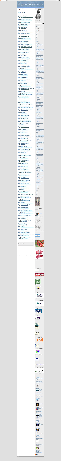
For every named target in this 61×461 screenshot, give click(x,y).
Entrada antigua (32, 255)
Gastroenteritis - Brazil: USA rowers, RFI (24, 74)
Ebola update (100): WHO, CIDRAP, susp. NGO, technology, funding (26, 69)
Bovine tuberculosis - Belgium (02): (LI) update (25, 115)
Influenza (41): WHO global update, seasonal (24, 169)
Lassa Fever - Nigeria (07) (23, 144)
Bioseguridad (37, 388)
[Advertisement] (23, 250)
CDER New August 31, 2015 (38, 56)
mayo (36, 187)
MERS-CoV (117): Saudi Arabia (23, 55)
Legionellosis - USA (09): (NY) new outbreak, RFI (25, 143)
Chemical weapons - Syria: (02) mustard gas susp (25, 52)
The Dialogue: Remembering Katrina (39, 112)
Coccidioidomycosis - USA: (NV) (23, 154)
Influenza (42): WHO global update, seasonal (24, 41)
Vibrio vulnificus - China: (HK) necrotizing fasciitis (25, 36)
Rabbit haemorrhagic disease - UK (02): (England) (25, 89)
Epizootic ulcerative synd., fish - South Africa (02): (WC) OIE (26, 151)
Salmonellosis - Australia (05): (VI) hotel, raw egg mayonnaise (26, 38)
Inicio (26, 255)
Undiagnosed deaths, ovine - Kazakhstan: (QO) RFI (25, 232)
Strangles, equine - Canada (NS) (23, 161)
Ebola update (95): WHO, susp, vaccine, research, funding (26, 197)
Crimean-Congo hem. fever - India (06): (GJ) (24, 65)
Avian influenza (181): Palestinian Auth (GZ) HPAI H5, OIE (26, 120)
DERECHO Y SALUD (38, 398)
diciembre (37, 41)
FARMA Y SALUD (37, 435)
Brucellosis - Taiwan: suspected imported (24, 25)
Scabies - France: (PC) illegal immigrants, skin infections (25, 180)
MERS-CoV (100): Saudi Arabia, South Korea (24, 205)
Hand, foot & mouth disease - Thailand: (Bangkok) (25, 196)
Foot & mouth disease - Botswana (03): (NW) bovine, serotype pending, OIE (27, 234)
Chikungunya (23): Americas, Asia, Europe (24, 168)
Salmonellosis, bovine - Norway (23, 152)
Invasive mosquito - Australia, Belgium (24, 101)
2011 (36, 192)
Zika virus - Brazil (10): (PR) (23, 16)
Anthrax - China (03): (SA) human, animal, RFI (25, 183)
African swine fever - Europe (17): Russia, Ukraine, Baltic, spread (26, 137)
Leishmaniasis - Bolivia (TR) (23, 72)
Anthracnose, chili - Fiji (23, 202)
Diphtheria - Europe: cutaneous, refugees (24, 138)
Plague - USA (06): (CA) (23, 188)
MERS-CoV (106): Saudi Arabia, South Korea (24, 158)
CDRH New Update (38, 124)
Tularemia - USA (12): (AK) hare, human (24, 118)
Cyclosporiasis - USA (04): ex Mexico (24, 146)
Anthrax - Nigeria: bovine (23, 91)
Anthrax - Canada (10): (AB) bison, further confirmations (25, 66)
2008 (36, 194)
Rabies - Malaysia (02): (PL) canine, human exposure (25, 22)
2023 (36, 35)
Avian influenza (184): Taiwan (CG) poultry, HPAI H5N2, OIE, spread (26, 44)
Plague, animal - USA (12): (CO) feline (24, 229)
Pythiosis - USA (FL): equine (23, 126)
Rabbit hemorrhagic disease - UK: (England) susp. (25, 97)
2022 (36, 36)
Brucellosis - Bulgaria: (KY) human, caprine (24, 238)
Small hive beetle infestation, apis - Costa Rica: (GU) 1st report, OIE (26, 47)
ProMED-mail (37, 84)
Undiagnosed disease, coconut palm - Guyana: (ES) (25, 204)
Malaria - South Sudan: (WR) (23, 71)
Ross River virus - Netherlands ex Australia (24, 192)
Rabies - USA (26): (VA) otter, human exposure (25, 235)
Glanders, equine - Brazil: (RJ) (23, 177)
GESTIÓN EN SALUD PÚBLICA (28, 3)
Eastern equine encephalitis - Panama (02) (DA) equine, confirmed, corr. (27, 17)
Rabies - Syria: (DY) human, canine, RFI (24, 166)
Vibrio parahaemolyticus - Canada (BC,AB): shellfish (25, 135)
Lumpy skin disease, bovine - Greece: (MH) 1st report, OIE (26, 86)
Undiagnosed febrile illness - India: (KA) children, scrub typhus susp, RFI (27, 94)
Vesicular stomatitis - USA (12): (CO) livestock (25, 127)
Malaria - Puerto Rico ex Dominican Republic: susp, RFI (25, 175)
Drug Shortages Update (38, 131)
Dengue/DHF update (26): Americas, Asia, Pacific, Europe (26, 121)
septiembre (37, 43)
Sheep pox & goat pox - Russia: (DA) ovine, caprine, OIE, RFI (26, 185)
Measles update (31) (22, 174)
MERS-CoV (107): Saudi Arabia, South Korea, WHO (25, 149)
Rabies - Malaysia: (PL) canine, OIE (24, 63)
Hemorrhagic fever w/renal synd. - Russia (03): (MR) (25, 33)
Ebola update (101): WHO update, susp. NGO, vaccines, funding (26, 46)
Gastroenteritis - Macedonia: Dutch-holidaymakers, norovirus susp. (26, 109)
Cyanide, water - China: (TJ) (23, 80)
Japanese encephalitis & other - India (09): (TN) (25, 178)
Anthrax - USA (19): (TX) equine (23, 157)
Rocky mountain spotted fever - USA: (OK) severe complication (26, 140)
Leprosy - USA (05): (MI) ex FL (23, 28)
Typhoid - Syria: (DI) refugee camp (24, 93)
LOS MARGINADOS (38, 377)
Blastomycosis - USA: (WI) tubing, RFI (24, 224)
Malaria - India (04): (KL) (23, 226)
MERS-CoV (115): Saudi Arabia (23, 68)
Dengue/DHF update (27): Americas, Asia (24, 54)
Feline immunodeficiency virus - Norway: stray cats (25, 96)
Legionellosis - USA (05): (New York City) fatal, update (25, 200)
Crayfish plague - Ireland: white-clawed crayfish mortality (25, 102)
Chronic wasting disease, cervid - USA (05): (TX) (25, 117)
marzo (36, 188)
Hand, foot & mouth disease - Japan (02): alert (25, 57)
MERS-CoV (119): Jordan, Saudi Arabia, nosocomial (25, 24)
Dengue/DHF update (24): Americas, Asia (24, 217)
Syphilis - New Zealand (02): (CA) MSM (24, 132)
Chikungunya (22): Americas (23, 218)
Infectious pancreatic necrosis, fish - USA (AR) (25, 160)
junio (36, 186)
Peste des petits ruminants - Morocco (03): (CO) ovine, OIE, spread (26, 210)
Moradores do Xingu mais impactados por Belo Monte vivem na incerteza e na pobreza (39, 433)
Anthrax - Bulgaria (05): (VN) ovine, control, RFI (25, 171)
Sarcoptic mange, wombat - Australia (24, 30)
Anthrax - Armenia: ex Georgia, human (24, 199)
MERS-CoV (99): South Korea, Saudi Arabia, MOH (25, 212)
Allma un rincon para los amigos (39, 452)
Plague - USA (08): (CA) (23, 112)
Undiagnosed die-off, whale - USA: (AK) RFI (24, 60)
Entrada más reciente (20, 255)
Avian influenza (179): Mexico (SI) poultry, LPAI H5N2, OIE (26, 134)
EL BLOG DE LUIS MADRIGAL (39, 411)
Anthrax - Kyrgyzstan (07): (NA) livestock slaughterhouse (26, 43)
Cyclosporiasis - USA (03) (23, 223)
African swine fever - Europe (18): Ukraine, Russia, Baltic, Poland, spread (27, 82)
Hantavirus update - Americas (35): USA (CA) (24, 123)
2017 (36, 39)
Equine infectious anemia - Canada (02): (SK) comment (25, 79)
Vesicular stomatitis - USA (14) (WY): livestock (25, 49)
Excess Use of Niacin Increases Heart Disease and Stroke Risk (41, 416)
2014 (36, 190)
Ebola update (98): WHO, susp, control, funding (25, 129)
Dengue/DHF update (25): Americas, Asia (24, 163)
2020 (36, 37)
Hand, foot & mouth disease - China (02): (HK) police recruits (26, 19)
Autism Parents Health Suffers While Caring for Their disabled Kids (41, 424)
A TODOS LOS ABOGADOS (38, 104)
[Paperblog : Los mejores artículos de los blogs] (37, 270)
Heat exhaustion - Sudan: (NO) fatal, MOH (24, 141)
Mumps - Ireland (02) (22, 189)
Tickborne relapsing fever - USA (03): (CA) (24, 110)
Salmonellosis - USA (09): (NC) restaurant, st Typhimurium (26, 237)
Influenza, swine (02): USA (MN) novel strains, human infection (26, 215)
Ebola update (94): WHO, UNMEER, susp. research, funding (26, 220)
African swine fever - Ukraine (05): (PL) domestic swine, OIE (26, 155)
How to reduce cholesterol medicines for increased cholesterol (41, 440)
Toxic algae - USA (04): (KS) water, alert (24, 77)
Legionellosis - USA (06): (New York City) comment (25, 191)
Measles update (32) (22, 124)
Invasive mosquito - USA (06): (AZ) (24, 221)
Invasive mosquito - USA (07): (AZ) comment (24, 207)
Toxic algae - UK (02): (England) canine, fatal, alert (25, 62)
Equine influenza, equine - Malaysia (24, 27)
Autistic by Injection (38, 423)
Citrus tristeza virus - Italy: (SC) (23, 186)
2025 (36, 34)
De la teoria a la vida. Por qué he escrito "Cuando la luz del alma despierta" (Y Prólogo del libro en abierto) (41, 404)
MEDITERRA (37, 451)
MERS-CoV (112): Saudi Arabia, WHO (24, 83)
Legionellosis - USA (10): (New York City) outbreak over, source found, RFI (27, 88)
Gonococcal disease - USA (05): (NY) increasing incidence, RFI (26, 172)
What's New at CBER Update (38, 168)
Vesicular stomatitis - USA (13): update (24, 85)
